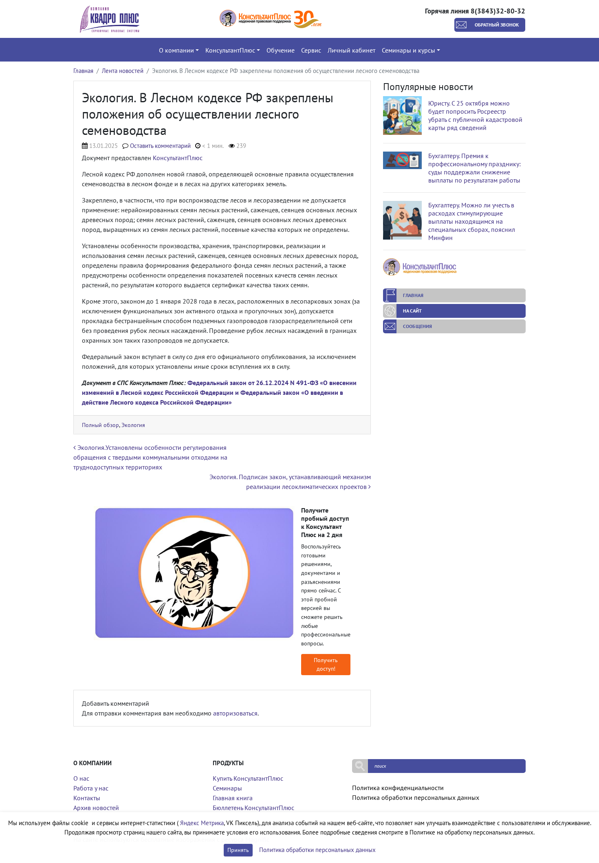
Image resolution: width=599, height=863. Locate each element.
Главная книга (233, 798)
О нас (81, 778)
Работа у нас (90, 788)
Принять (238, 850)
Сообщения (417, 326)
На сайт (412, 311)
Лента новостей (122, 71)
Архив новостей (96, 808)
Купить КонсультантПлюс (248, 778)
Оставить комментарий (160, 146)
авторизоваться (235, 713)
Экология (133, 425)
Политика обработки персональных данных (415, 797)
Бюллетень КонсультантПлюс (253, 808)
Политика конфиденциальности (398, 788)
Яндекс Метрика (202, 823)
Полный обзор (100, 425)
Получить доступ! (326, 664)
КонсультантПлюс (178, 158)
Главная (83, 71)
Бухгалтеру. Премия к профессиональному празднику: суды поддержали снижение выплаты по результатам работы (474, 168)
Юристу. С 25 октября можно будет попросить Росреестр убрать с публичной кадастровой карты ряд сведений (475, 115)
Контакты (86, 798)
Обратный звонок (497, 25)
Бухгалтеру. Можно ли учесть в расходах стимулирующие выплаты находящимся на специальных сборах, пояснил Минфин (471, 221)
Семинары (227, 788)
